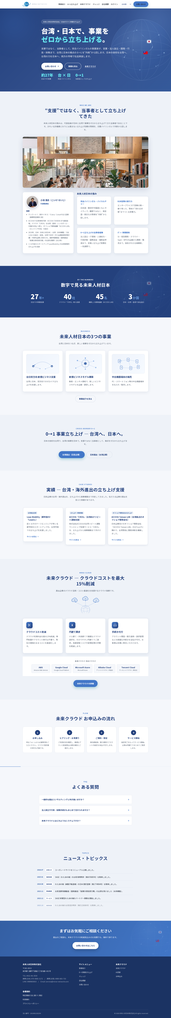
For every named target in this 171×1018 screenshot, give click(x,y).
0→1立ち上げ (72, 4)
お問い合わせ (141, 4)
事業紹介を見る (85, 398)
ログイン (114, 4)
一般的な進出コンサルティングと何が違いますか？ (63, 799)
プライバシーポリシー (31, 1003)
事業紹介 (61, 4)
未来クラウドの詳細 (85, 683)
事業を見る (73, 66)
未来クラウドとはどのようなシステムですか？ (61, 820)
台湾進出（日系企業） (71, 454)
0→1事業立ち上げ (85, 972)
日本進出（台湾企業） (99, 454)
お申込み (119, 976)
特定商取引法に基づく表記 (32, 995)
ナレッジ (96, 4)
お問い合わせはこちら (85, 945)
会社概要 (105, 4)
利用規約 (26, 999)
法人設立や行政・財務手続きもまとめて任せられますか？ (66, 810)
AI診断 (118, 972)
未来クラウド (85, 4)
